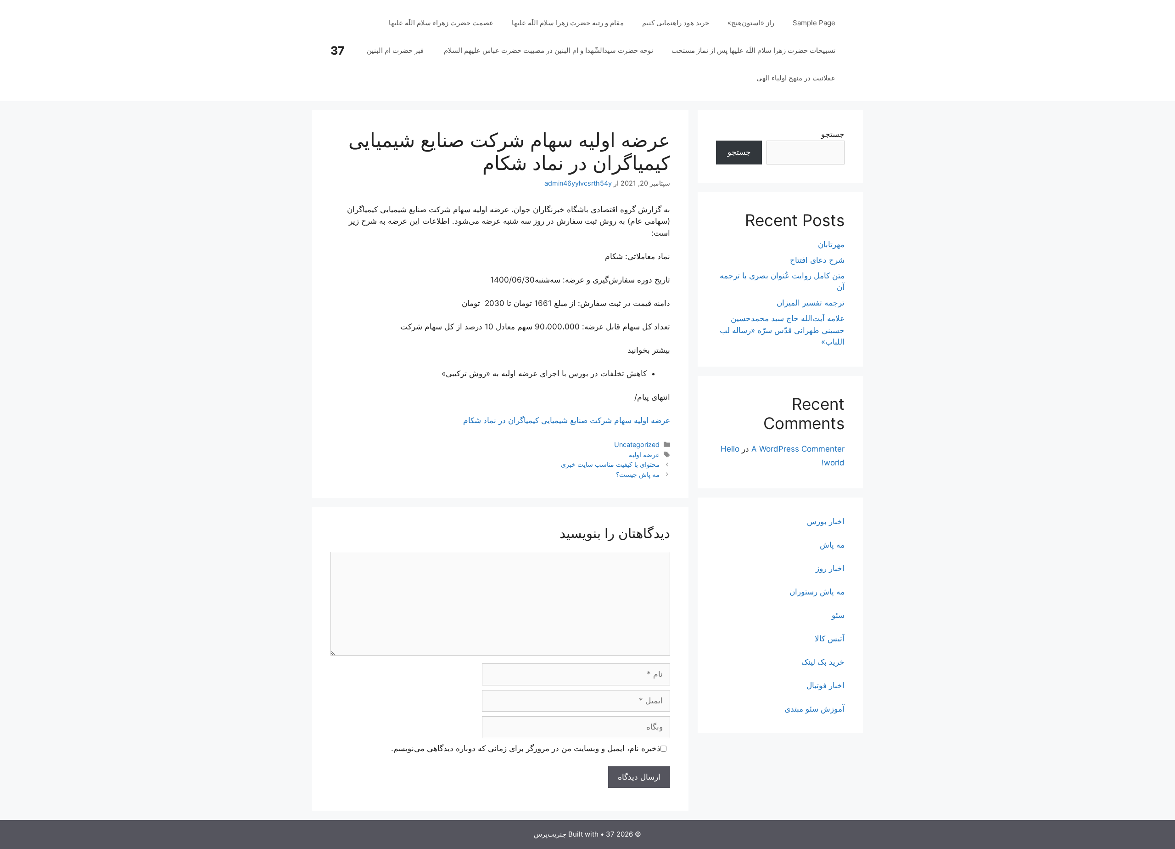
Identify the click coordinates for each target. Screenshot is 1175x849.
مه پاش (832, 544)
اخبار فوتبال (825, 685)
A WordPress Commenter (798, 448)
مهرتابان (831, 244)
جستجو (833, 134)
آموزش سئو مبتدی (814, 708)
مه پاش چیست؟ (638, 474)
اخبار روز (830, 568)
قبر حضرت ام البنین (396, 50)
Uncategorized (637, 444)
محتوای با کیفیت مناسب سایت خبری (610, 464)
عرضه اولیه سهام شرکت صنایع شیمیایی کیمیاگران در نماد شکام (566, 420)
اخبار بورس (826, 521)
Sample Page (814, 22)
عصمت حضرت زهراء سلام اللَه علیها (441, 22)
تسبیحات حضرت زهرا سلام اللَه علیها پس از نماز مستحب (753, 50)
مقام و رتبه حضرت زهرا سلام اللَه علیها (568, 22)
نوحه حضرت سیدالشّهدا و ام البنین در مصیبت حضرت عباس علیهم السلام (548, 50)
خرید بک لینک (823, 662)
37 (337, 50)
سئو (838, 615)
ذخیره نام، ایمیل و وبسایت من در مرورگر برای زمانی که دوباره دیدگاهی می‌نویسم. (525, 748)
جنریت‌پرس (550, 834)
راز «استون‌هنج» (750, 22)
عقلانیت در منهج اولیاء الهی (795, 78)
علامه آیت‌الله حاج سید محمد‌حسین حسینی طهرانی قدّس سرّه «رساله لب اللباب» (782, 330)
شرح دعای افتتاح (817, 260)
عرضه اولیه (644, 454)
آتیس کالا (830, 638)
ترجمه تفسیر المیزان (811, 302)
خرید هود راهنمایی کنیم (675, 22)
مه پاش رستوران (817, 591)
